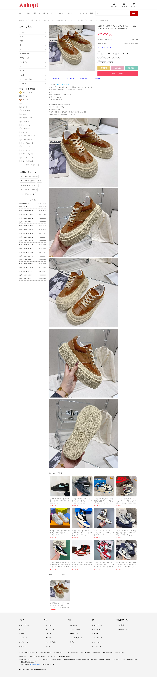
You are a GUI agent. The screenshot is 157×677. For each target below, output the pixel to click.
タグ (98, 47)
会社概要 (121, 625)
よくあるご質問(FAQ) (71, 652)
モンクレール (27, 110)
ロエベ (25, 114)
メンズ (111, 62)
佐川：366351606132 (26, 241)
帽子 (91, 13)
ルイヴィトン (27, 92)
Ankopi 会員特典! (64, 656)
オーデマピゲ (74, 633)
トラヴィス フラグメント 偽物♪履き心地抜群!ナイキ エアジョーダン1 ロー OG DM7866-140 (104, 501)
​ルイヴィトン (98, 625)
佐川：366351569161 (26, 271)
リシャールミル (75, 629)
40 (123, 54)
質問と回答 (83, 78)
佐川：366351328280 (26, 229)
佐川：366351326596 (26, 222)
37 (109, 54)
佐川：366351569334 (26, 267)
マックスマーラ (28, 143)
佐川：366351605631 (26, 248)
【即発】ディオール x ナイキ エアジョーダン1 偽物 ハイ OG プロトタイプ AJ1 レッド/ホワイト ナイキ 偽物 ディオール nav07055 (104, 567)
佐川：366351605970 (26, 233)
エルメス (26, 100)
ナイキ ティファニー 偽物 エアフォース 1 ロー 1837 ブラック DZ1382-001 (59, 501)
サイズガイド (69, 78)
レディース (102, 62)
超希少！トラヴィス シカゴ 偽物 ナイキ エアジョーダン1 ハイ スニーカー (82, 564)
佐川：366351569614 (26, 260)
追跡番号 (97, 78)
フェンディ (26, 150)
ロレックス (26, 129)
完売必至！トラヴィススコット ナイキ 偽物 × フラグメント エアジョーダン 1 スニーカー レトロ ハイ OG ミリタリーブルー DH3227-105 (82, 535)
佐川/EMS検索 (85, 652)
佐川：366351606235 (26, 244)
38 (113, 54)
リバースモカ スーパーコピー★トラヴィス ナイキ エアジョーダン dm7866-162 (104, 533)
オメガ (72, 646)
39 (118, 54)
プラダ (25, 107)
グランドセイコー (29, 154)
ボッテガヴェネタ (29, 161)
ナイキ (25, 96)
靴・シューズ (48, 13)
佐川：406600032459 (26, 210)
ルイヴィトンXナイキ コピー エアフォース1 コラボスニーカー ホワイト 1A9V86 (60, 533)
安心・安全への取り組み (37, 656)
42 (99, 57)
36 (104, 54)
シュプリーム (27, 147)
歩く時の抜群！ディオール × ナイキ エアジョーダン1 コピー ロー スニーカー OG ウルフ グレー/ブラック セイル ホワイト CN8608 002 (126, 567)
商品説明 (56, 78)
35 (99, 54)
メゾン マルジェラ (29, 136)
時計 (34, 13)
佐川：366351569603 (26, 256)
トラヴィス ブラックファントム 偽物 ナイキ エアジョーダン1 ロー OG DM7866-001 (82, 501)
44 (109, 57)
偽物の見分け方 (107, 652)
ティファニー (27, 132)
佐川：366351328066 (26, 225)
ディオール (26, 125)
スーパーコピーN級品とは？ (28, 652)
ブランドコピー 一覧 (32, 165)
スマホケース (72, 13)
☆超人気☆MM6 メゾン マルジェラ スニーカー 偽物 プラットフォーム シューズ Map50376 (59, 605)
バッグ (21, 13)
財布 (28, 13)
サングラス (83, 13)
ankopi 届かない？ (45, 652)
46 (118, 57)
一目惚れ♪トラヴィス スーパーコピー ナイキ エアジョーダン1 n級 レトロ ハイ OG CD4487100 (126, 501)
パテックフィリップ (76, 638)
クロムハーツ (27, 118)
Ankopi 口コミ (119, 652)
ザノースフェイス (29, 157)
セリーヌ (26, 103)
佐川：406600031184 (26, 278)
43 (104, 57)
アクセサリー (60, 13)
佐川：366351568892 (26, 214)
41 (128, 54)
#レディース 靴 (106, 47)
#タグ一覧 (32, 200)
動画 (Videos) (23, 656)
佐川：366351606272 (26, 237)
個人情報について (124, 629)
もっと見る (42, 203)
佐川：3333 (23, 206)
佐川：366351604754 (26, 275)
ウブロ (72, 642)
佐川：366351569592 (26, 263)
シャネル (26, 121)
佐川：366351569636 (26, 252)
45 (113, 57)
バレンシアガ (27, 139)
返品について (58, 652)
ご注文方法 (96, 652)
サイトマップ (52, 656)
